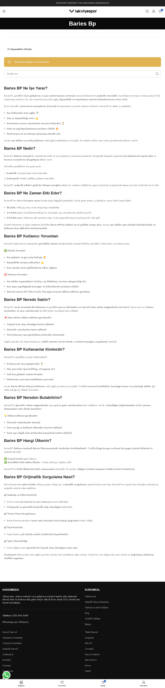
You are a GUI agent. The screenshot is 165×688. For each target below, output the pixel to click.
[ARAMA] (157, 73)
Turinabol (89, 648)
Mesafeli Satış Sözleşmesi (97, 602)
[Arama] (147, 11)
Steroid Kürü (91, 659)
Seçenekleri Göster (21, 49)
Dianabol (6, 659)
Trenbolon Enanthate (11, 643)
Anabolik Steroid (10, 648)
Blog (87, 613)
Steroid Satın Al (10, 632)
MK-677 (88, 643)
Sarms (88, 665)
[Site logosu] (82, 11)
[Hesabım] (153, 11)
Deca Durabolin (92, 654)
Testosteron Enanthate (12, 637)
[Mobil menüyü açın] (4, 11)
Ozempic (6, 665)
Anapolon (89, 637)
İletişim (88, 624)
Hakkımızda (90, 596)
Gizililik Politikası (92, 618)
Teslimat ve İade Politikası (96, 607)
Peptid (88, 671)
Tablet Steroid (91, 632)
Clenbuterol (7, 654)
